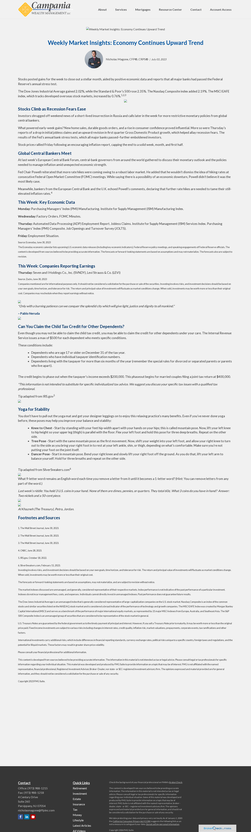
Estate (77, 799)
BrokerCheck (175, 782)
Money (77, 815)
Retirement (80, 788)
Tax (75, 809)
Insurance (79, 804)
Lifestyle (78, 820)
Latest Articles (82, 825)
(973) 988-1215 (38, 788)
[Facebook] (20, 816)
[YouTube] (33, 816)
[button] (102, 9)
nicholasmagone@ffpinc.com (36, 810)
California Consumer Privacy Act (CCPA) (131, 821)
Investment (80, 793)
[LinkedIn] (26, 816)
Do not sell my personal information (162, 824)
